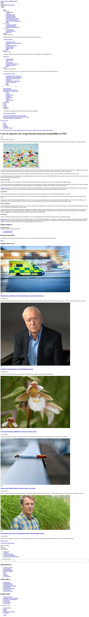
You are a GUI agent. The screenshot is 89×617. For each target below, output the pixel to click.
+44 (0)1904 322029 (7, 231)
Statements (5, 126)
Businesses (5, 575)
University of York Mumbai (9, 555)
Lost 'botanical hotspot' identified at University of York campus (19, 431)
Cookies (5, 610)
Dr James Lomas (4, 188)
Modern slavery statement (9, 611)
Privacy (5, 609)
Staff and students (7, 88)
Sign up (2, 240)
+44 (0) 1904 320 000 (8, 554)
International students (8, 570)
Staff (4, 572)
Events (4, 104)
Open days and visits (7, 591)
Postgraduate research (8, 584)
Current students (6, 568)
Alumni (5, 106)
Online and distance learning (9, 586)
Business (5, 50)
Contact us (5, 553)
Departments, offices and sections (10, 598)
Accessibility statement (12, 1)
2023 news (15, 130)
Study (4, 9)
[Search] (17, 86)
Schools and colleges (8, 571)
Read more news (4, 540)
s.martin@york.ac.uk (8, 232)
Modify (5, 615)
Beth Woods (3, 219)
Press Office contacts (8, 127)
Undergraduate (6, 582)
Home (2, 130)
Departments (6, 102)
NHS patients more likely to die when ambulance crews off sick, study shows (22, 296)
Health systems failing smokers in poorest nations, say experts (18, 488)
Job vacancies (6, 600)
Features (5, 125)
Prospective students (7, 567)
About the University (8, 596)
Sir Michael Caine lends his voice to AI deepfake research (17, 369)
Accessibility (6, 612)
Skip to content (4, 1)
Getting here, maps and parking (10, 599)
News (4, 103)
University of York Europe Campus (11, 556)
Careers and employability (9, 588)
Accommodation (7, 589)
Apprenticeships (6, 587)
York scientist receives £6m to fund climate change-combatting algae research (22, 533)
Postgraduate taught (7, 583)
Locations (5, 107)
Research (5, 33)
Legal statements (7, 607)
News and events (4, 120)
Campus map (6, 551)
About (4, 67)
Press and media (6, 576)
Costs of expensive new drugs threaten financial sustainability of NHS (37, 130)
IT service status (6, 601)
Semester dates (6, 603)
